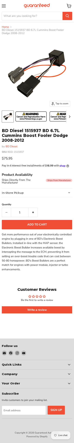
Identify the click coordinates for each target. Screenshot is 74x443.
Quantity (6, 204)
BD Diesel (11, 146)
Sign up (56, 410)
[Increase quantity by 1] (33, 212)
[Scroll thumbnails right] (69, 116)
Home (5, 26)
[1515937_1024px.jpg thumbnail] (7, 116)
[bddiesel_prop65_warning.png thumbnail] (31, 116)
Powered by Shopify (37, 436)
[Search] (67, 16)
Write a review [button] (37, 310)
